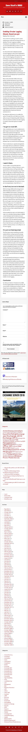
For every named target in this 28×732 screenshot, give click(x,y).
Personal (6, 448)
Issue (12, 441)
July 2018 (6, 530)
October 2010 (7, 622)
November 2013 (8, 573)
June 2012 (6, 592)
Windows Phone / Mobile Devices (12, 457)
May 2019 (6, 525)
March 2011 (7, 613)
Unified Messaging (8, 715)
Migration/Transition (9, 444)
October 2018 (7, 528)
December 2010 (8, 618)
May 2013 (6, 581)
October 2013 (7, 574)
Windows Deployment (8, 456)
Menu (2, 17)
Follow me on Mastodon (11, 376)
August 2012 (7, 589)
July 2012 (6, 591)
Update (10, 455)
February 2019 (7, 527)
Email (4, 330)
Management (8, 443)
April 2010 (7, 623)
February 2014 (7, 568)
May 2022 (6, 509)
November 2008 (8, 641)
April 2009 (7, 636)
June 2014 (6, 561)
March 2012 (7, 597)
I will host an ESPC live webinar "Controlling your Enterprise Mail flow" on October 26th (13, 476)
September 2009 (8, 631)
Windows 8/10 (17, 455)
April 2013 (7, 582)
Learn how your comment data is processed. (13, 353)
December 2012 (8, 584)
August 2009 (7, 633)
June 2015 (6, 546)
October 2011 (7, 605)
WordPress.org (8, 499)
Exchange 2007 (8, 668)
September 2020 (8, 519)
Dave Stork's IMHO (14, 5)
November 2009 (8, 628)
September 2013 (8, 576)
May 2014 (6, 563)
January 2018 (7, 535)
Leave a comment (9, 27)
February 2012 (7, 599)
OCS (17, 444)
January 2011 (7, 617)
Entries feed (7, 495)
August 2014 (7, 558)
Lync (23, 441)
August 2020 (7, 520)
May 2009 (6, 635)
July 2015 (6, 545)
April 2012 (7, 595)
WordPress (14, 730)
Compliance (19, 432)
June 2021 (6, 515)
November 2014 (8, 556)
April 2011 (7, 612)
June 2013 (6, 579)
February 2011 (7, 615)
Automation (5, 432)
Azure (8, 432)
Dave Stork (7, 23)
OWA (19, 446)
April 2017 (7, 537)
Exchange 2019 (6, 439)
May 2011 (6, 610)
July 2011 (6, 609)
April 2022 (7, 510)
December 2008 (8, 640)
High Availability (8, 678)
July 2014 (6, 559)
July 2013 (6, 577)
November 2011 (8, 604)
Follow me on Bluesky (15, 379)
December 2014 (8, 555)
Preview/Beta (7, 450)
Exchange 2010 (14, 436)
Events (5, 434)
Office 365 (7, 446)
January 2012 (7, 600)
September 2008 (8, 645)
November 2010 (8, 620)
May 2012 (6, 594)
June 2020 (6, 523)
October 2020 (7, 517)
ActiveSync (18, 431)
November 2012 (8, 586)
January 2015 (7, 553)
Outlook (14, 446)
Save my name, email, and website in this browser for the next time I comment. (12, 345)
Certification (13, 432)
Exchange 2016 (21, 438)
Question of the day (14, 450)
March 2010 (7, 625)
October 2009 (7, 630)
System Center (7, 710)
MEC (15, 443)
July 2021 (6, 514)
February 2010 (7, 627)
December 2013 (8, 571)
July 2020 (6, 522)
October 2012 (7, 587)
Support (17, 451)
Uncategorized (14, 453)
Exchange (7, 25)
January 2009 (7, 638)
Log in (5, 494)
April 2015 (7, 548)
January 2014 (7, 569)
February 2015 (7, 551)
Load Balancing (18, 441)
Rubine (20, 730)
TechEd (8, 453)
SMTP (13, 451)
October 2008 (7, 643)
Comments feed (8, 497)
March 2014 (7, 566)
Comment (5, 309)
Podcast (12, 448)
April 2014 (7, 564)
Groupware (12, 439)
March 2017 (7, 538)
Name (4, 324)
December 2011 (8, 602)
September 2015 (8, 543)
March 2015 (7, 550)
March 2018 (7, 532)
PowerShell (17, 448)
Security (9, 451)
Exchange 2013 (10, 438)
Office (20, 444)
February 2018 (7, 533)
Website (5, 336)
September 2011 (8, 607)
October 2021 (7, 512)
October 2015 (7, 541)
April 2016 (7, 540)
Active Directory (8, 431)
